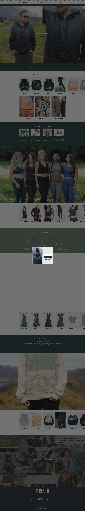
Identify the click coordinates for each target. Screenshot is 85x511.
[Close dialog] (52, 247)
